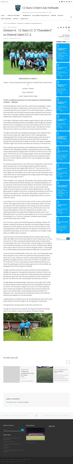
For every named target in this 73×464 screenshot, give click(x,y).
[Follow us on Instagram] (71, 2)
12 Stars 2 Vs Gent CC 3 (8, 441)
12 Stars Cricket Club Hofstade (12, 459)
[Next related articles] (68, 362)
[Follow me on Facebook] (66, 2)
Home (4, 23)
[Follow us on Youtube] (69, 2)
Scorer (6, 38)
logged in (15, 402)
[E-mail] (62, 2)
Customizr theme (21, 461)
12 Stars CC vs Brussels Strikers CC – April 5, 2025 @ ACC (13, 450)
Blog (9, 23)
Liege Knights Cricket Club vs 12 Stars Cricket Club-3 (12, 438)
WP (7, 461)
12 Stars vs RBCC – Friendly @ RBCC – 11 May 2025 (13, 444)
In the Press (6, 447)
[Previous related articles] (64, 362)
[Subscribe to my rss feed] (59, 2)
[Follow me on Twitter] (64, 2)
